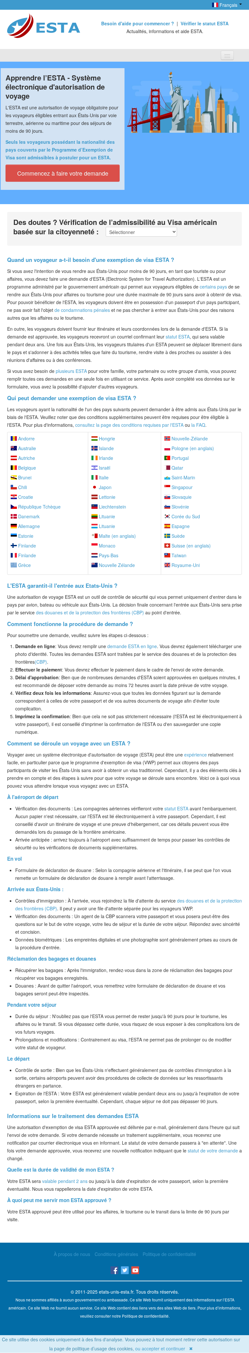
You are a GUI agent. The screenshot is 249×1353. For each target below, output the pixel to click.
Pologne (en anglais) (192, 448)
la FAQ (198, 425)
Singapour (181, 487)
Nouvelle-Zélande (189, 438)
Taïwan (178, 555)
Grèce (24, 565)
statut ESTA (178, 336)
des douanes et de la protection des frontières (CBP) (90, 612)
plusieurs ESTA (71, 371)
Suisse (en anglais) (190, 545)
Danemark (28, 516)
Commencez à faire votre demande (62, 173)
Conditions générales (116, 1254)
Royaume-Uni (185, 565)
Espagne (180, 526)
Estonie (25, 536)
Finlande (26, 545)
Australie (26, 448)
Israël (104, 467)
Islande (106, 448)
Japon (105, 487)
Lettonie (106, 497)
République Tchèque (39, 506)
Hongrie (106, 438)
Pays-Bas (108, 555)
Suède (177, 536)
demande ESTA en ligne (132, 646)
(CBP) (41, 661)
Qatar (176, 467)
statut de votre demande (213, 1150)
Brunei (24, 477)
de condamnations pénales (82, 310)
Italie (103, 477)
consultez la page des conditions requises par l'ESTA (129, 425)
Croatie (25, 497)
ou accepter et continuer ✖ (164, 1348)
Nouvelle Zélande (116, 565)
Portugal (179, 458)
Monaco (106, 545)
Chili (22, 487)
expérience (195, 754)
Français (228, 5)
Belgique (26, 467)
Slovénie (179, 506)
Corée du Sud (185, 516)
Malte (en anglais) (117, 536)
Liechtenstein (112, 506)
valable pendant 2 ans (65, 1181)
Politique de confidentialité (169, 1254)
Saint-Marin (182, 477)
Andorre (26, 438)
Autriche (26, 458)
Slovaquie (181, 497)
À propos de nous (72, 1254)
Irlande (105, 458)
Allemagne (28, 526)
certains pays (213, 286)
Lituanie (106, 516)
